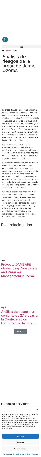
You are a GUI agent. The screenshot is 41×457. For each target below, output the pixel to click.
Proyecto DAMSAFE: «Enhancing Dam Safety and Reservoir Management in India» (19, 270)
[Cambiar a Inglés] (9, 14)
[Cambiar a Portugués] (9, 27)
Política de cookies (9, 454)
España (8, 51)
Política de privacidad (23, 454)
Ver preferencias (20, 449)
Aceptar (20, 436)
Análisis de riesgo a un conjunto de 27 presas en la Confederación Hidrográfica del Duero (20, 317)
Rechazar (20, 442)
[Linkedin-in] (5, 39)
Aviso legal (34, 454)
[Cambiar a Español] (22, 14)
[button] (37, 410)
